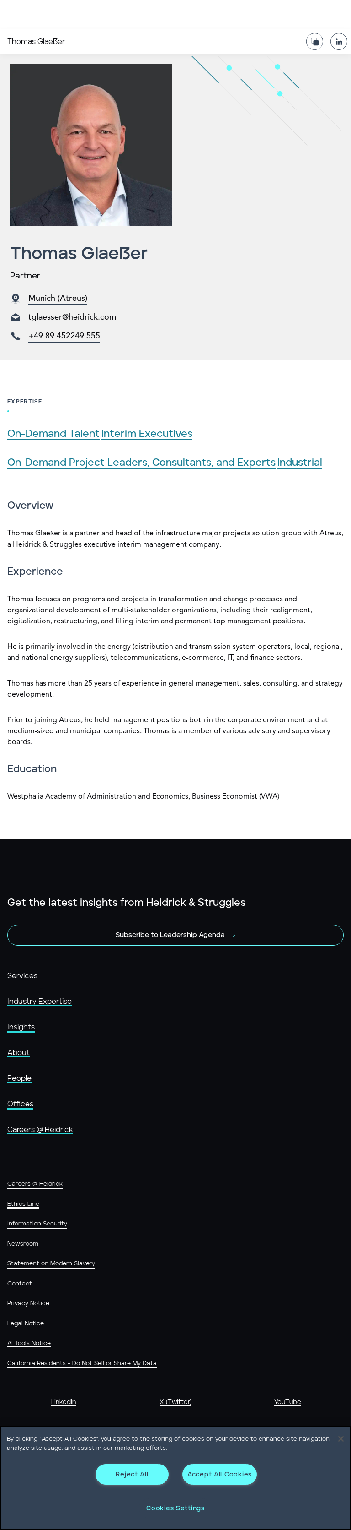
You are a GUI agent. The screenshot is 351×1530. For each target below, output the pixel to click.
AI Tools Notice (29, 1343)
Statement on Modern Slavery (51, 1264)
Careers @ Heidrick (40, 1129)
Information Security (37, 1224)
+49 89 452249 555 (64, 336)
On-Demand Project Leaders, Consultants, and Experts (141, 462)
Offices (20, 1104)
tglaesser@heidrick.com (72, 317)
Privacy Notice (28, 1304)
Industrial (299, 462)
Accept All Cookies (219, 1474)
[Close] (341, 1439)
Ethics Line (23, 1204)
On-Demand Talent (53, 434)
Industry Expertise (39, 1001)
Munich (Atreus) (57, 298)
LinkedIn (63, 1402)
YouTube (287, 1402)
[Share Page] (315, 41)
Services (22, 976)
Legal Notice (25, 1324)
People (19, 1078)
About (18, 1052)
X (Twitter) (175, 1402)
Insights (21, 1027)
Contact (19, 1284)
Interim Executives (146, 434)
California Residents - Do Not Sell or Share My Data (82, 1364)
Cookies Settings (175, 1508)
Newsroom (22, 1244)
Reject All (132, 1474)
